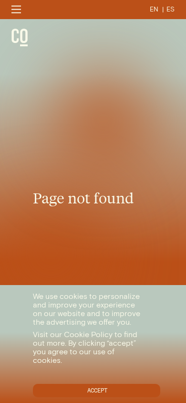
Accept (97, 390)
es (170, 9)
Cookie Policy (88, 334)
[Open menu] (16, 9)
